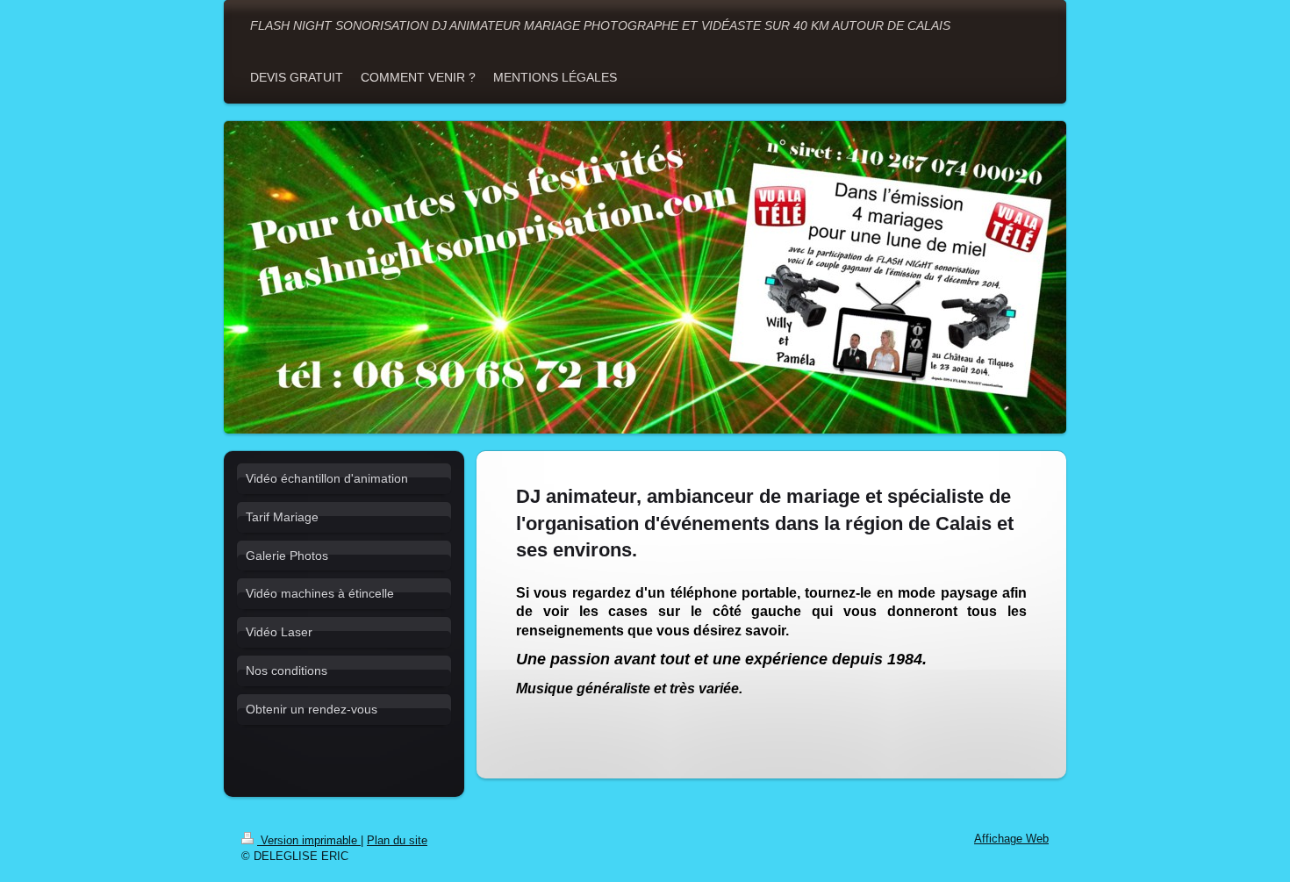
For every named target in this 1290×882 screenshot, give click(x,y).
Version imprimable (309, 841)
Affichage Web (1011, 839)
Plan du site (397, 841)
